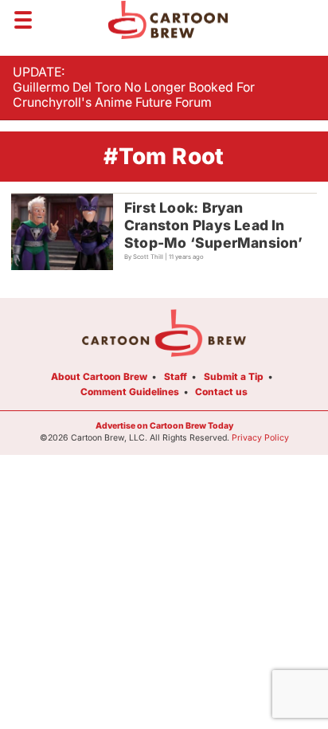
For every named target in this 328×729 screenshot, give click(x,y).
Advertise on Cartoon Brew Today (164, 426)
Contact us (221, 392)
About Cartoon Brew (99, 376)
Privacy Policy (260, 438)
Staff (175, 376)
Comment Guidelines (129, 392)
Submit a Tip (234, 376)
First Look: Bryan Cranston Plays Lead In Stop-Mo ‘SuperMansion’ (213, 225)
